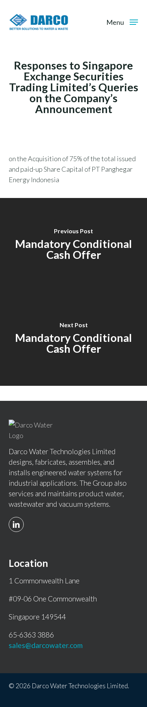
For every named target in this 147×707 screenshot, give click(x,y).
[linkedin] (18, 520)
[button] (122, 21)
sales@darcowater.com (46, 645)
